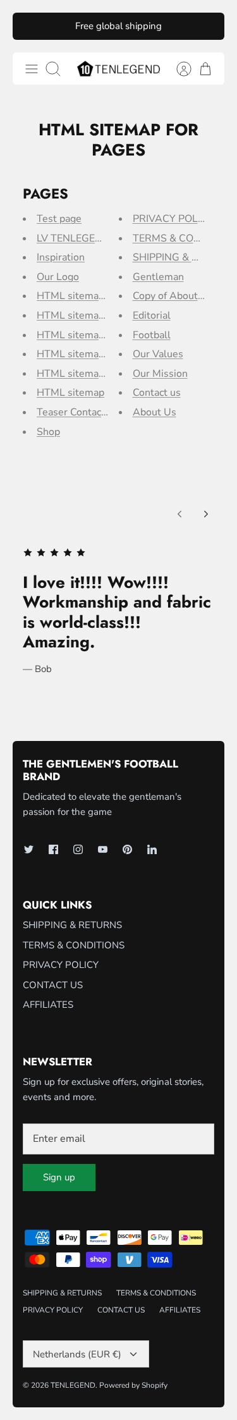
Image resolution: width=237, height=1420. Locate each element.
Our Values (158, 354)
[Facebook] (53, 849)
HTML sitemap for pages (93, 296)
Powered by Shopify (133, 1385)
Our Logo (58, 277)
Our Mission (160, 374)
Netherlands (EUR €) (77, 1354)
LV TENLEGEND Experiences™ (107, 238)
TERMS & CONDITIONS (74, 945)
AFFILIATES (48, 1004)
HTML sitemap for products (99, 374)
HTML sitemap (70, 393)
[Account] (177, 69)
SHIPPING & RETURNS (72, 925)
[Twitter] (28, 849)
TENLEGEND (73, 1385)
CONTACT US (53, 985)
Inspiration (61, 257)
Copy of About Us (173, 296)
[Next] (206, 514)
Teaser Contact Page (83, 412)
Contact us (157, 393)
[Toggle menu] (32, 69)
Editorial (152, 315)
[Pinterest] (127, 849)
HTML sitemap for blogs (92, 315)
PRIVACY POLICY (173, 219)
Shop (48, 432)
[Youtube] (102, 849)
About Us (154, 412)
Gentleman (158, 277)
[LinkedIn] (152, 849)
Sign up (59, 1177)
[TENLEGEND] (118, 68)
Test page (59, 219)
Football (152, 335)
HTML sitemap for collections (104, 354)
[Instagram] (78, 849)
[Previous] (179, 514)
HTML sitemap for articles (96, 335)
